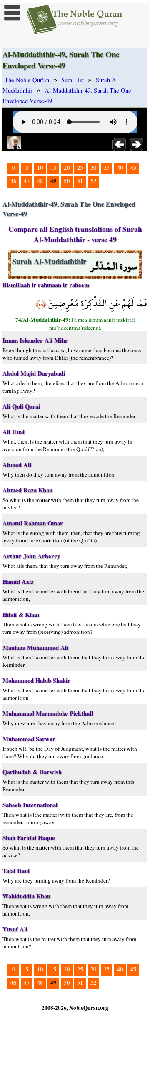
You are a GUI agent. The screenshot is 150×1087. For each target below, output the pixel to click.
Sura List (72, 80)
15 (53, 167)
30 (93, 167)
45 (133, 167)
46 (13, 181)
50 (67, 181)
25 (80, 167)
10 (40, 167)
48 (40, 181)
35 (107, 167)
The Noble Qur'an (27, 80)
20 (67, 167)
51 (80, 181)
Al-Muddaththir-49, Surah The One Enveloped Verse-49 (66, 95)
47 (27, 181)
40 (120, 167)
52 (93, 181)
